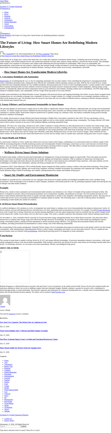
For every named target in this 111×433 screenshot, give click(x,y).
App (5, 362)
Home (6, 12)
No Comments (44, 54)
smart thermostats (104, 210)
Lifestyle (7, 18)
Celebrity (7, 370)
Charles (8, 54)
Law (5, 392)
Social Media (8, 26)
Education (7, 374)
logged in (12, 314)
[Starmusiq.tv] (5, 8)
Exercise (7, 378)
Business (7, 16)
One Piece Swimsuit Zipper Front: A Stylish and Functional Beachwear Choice (29, 339)
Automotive (8, 364)
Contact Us (8, 419)
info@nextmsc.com (58, 292)
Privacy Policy (9, 421)
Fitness (6, 382)
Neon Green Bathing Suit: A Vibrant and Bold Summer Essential (24, 331)
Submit (23, 426)
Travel (6, 24)
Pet (5, 398)
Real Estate (8, 401)
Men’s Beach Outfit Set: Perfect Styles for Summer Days (20, 348)
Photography (8, 399)
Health (6, 388)
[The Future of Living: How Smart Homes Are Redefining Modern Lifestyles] (27, 56)
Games (6, 386)
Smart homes (4, 81)
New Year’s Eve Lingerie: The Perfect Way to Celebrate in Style (23, 322)
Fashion (7, 380)
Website (7, 411)
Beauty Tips (8, 366)
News (6, 14)
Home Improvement (11, 390)
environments (32, 231)
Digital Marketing (10, 22)
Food (6, 384)
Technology (8, 20)
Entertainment (9, 28)
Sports (6, 405)
